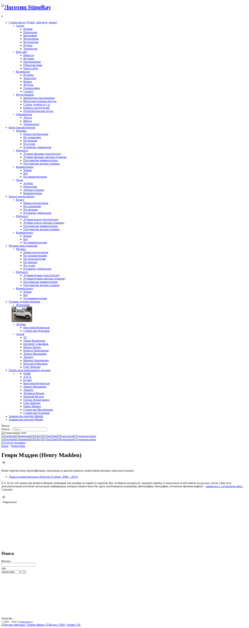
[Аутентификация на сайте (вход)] (13, 442)
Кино (4, 446)
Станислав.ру (25, 621)
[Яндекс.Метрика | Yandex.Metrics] (23, 624)
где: (3, 568)
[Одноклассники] (84, 436)
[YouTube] (50, 436)
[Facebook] (8, 436)
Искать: (6, 561)
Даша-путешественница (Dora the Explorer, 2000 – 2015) (43, 476)
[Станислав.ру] (26, 7)
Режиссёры (18, 446)
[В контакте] (65, 436)
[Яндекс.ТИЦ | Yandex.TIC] (63, 624)
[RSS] (34, 436)
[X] (40, 436)
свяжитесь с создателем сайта (224, 486)
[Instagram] (23, 436)
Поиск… (6, 429)
